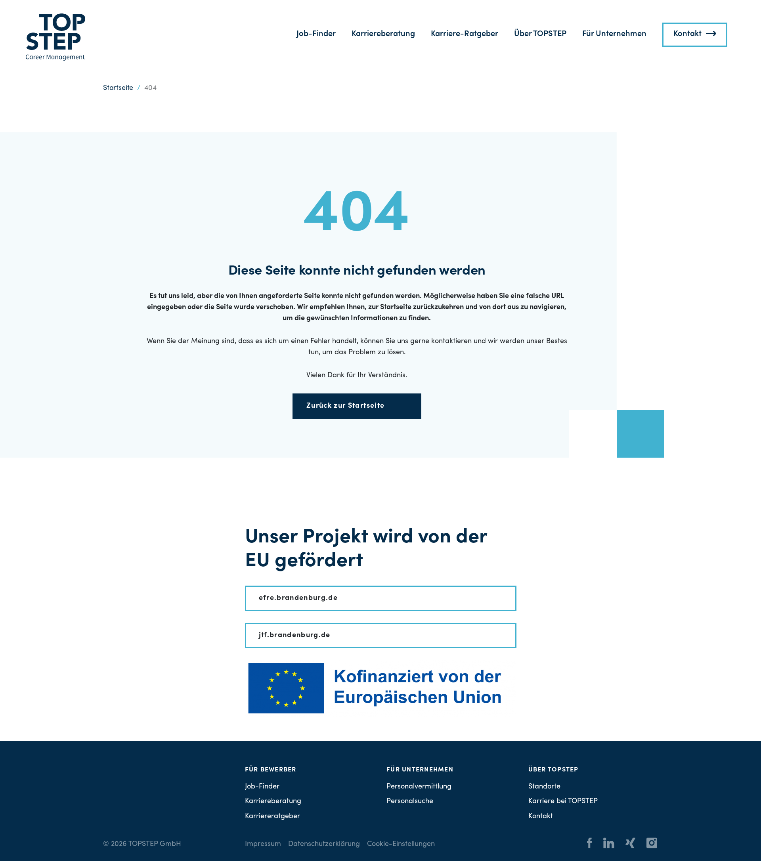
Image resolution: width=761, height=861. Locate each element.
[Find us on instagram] (647, 844)
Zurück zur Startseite (345, 406)
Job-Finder (316, 34)
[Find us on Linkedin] (604, 844)
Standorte (544, 786)
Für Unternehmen (614, 34)
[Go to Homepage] (55, 37)
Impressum (263, 844)
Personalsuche (409, 801)
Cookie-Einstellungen (401, 844)
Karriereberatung (383, 34)
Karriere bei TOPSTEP (563, 801)
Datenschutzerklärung (324, 844)
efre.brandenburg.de (298, 598)
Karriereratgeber (272, 816)
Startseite (118, 88)
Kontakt (687, 34)
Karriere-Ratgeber (464, 34)
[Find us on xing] (625, 844)
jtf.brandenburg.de (295, 635)
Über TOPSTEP (540, 34)
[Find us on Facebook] (589, 844)
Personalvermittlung (418, 786)
